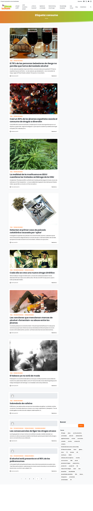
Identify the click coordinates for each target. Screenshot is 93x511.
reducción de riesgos (66, 468)
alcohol (73, 438)
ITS (67, 452)
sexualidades (72, 471)
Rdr (77, 466)
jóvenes (72, 452)
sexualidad (63, 471)
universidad (72, 477)
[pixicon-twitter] (76, 494)
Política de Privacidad (66, 508)
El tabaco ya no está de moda (25, 375)
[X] (86, 1)
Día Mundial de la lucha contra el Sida (70, 446)
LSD (77, 452)
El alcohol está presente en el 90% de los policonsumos (30, 460)
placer (76, 460)
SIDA (76, 474)
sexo (79, 468)
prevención (63, 466)
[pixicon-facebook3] (73, 494)
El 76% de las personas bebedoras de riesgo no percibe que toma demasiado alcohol (33, 64)
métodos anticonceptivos (67, 457)
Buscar (63, 422)
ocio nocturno (64, 460)
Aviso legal (57, 508)
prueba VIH (71, 466)
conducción (77, 441)
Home (46, 18)
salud (74, 468)
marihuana (63, 455)
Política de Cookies (77, 508)
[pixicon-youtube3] (83, 494)
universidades (64, 479)
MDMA (70, 455)
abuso (69, 433)
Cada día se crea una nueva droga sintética (32, 272)
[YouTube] (88, 1)
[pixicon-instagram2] (79, 494)
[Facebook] (84, 1)
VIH (71, 479)
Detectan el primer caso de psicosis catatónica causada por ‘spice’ (28, 231)
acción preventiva (77, 433)
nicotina (78, 457)
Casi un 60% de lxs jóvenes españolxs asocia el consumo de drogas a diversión (33, 120)
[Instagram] (91, 1)
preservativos (76, 463)
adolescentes (79, 435)
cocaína (70, 441)
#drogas (63, 433)
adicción (71, 435)
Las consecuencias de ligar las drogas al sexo (33, 430)
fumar (75, 449)
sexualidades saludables (67, 474)
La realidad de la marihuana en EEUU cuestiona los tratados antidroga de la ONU (32, 176)
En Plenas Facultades (66, 449)
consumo (63, 444)
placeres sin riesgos (65, 463)
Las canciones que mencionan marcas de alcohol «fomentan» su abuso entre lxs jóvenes (31, 320)
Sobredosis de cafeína (21, 403)
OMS (71, 460)
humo (62, 452)
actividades (64, 435)
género (80, 449)
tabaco (81, 474)
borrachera (80, 438)
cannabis (63, 441)
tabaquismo (64, 477)
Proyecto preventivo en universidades (10, 1)
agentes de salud (65, 438)
